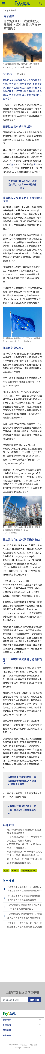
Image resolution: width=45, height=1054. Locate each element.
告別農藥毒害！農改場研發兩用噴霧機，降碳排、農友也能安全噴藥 (23, 898)
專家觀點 (9, 16)
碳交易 (6, 871)
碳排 (35, 164)
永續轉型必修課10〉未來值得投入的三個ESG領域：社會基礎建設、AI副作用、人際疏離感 (24, 853)
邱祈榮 (22, 73)
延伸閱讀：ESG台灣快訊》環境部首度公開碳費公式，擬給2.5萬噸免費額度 (22, 780)
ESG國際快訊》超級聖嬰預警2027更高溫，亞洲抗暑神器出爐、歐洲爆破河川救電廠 (24, 916)
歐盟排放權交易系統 (28, 871)
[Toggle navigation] (3, 3)
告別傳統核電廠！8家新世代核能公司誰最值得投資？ (24, 831)
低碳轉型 (15, 871)
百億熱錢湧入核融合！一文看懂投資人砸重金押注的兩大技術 (24, 838)
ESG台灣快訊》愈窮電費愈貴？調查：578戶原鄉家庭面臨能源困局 (24, 907)
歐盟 (11, 164)
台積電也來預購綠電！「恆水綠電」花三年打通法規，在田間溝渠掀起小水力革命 (24, 888)
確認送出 (34, 999)
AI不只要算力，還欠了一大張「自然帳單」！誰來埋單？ (24, 846)
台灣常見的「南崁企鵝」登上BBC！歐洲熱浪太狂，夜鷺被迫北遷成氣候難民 (24, 925)
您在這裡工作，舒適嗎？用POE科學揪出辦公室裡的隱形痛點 (24, 860)
